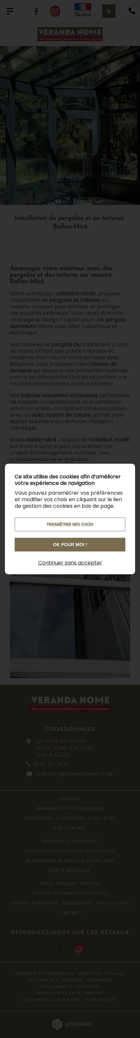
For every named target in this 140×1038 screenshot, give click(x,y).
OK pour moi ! (70, 544)
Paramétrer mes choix (70, 524)
